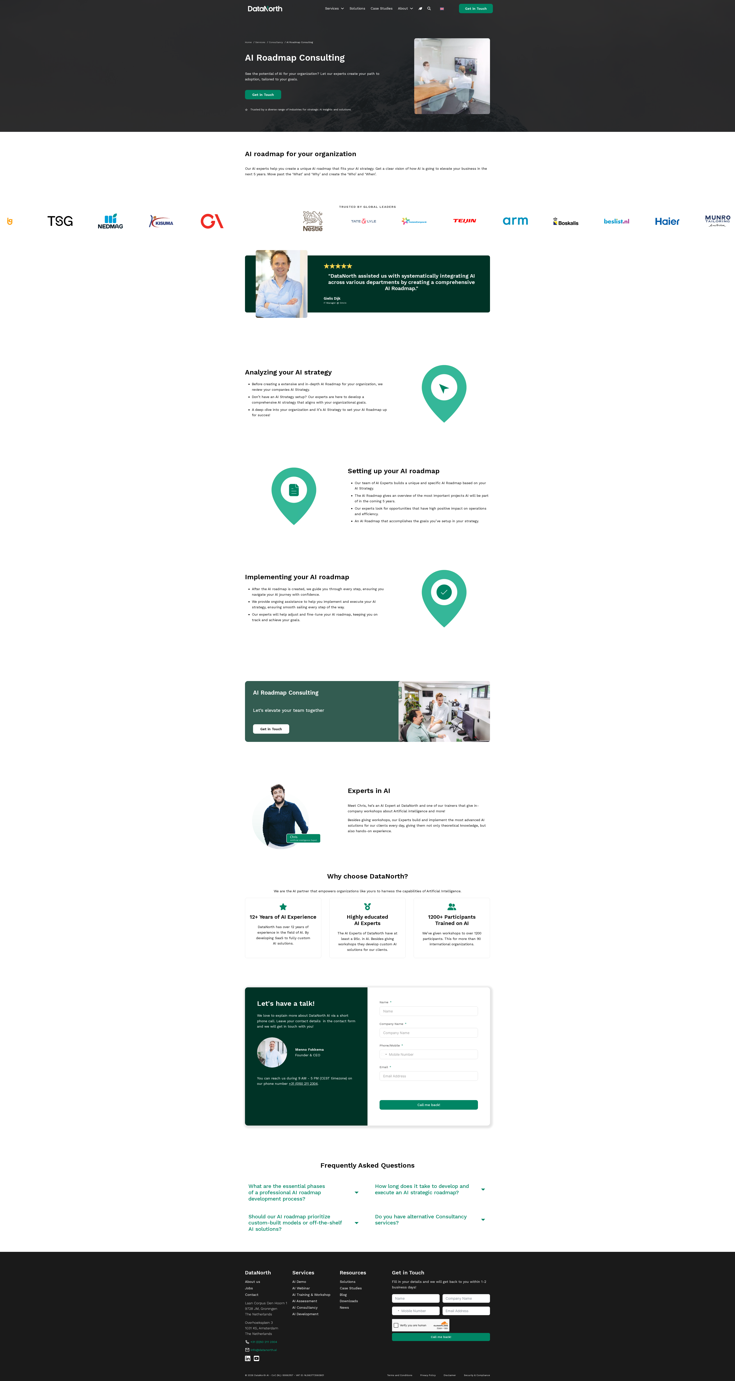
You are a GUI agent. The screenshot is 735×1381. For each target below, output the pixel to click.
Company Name (391, 1023)
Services (332, 8)
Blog (343, 1295)
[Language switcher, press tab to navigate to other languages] (442, 8)
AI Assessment (304, 1301)
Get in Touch (476, 9)
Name (384, 1002)
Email (384, 1067)
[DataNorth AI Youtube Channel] (256, 1358)
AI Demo (299, 1282)
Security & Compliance (477, 1375)
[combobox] (384, 1054)
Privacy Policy (428, 1375)
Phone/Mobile (390, 1045)
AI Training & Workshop (311, 1295)
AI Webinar (301, 1288)
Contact (251, 1295)
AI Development (305, 1314)
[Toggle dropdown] (342, 8)
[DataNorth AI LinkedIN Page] (247, 1358)
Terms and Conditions (399, 1375)
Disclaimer (450, 1375)
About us (252, 1282)
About (403, 8)
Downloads (349, 1301)
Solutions (357, 8)
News (344, 1307)
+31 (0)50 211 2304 (303, 1084)
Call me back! (428, 1105)
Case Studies (382, 8)
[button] (304, 1192)
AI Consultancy (305, 1307)
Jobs (249, 1288)
